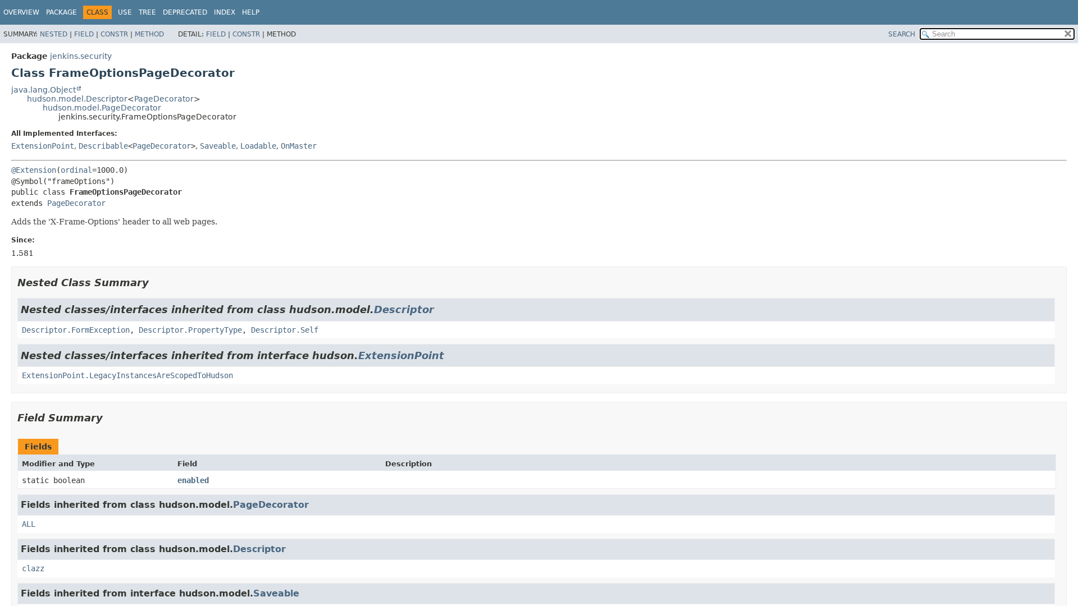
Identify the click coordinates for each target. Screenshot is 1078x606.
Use (125, 12)
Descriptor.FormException (76, 329)
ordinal (76, 170)
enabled (193, 480)
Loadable (258, 145)
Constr (114, 34)
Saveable (218, 145)
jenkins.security (81, 56)
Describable (103, 145)
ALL (28, 524)
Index (224, 12)
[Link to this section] (156, 282)
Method (149, 34)
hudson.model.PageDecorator (102, 107)
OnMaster (299, 145)
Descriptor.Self (284, 329)
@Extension (33, 170)
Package (61, 12)
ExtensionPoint (42, 145)
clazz (33, 568)
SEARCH (901, 34)
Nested (53, 34)
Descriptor (404, 309)
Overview (21, 12)
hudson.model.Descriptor (77, 98)
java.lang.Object (43, 89)
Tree (147, 12)
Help (250, 12)
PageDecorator (164, 98)
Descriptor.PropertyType (190, 329)
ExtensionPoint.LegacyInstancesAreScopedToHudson (127, 375)
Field (84, 34)
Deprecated (185, 12)
